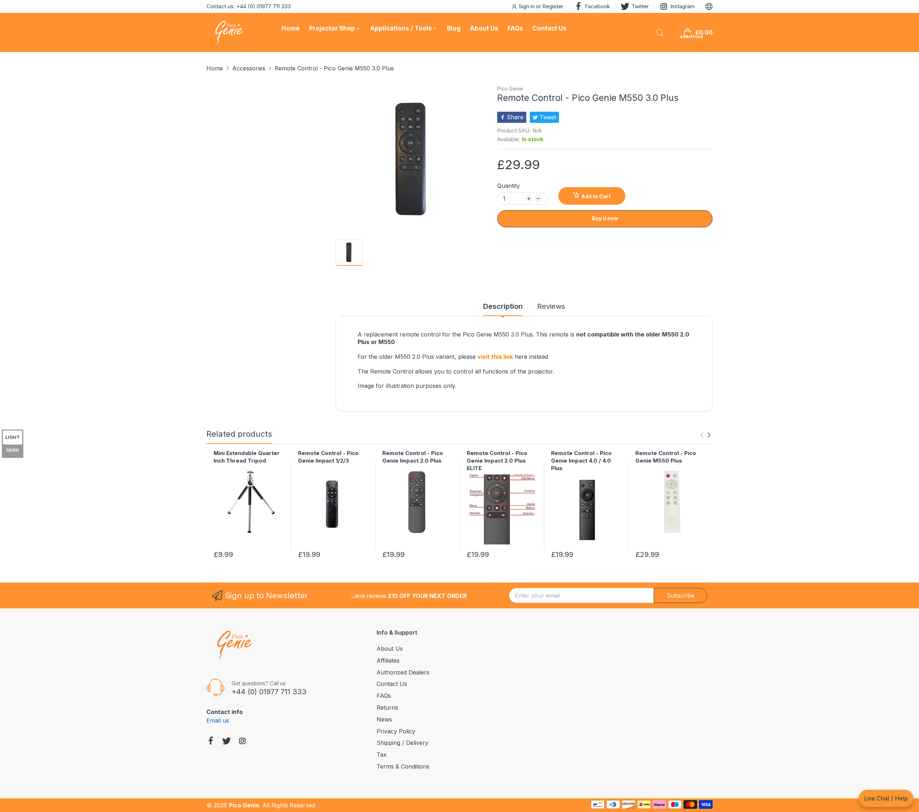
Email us (217, 720)
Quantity (508, 185)
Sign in (527, 6)
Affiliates (388, 660)
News (384, 719)
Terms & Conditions (403, 766)
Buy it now (605, 218)
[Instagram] (242, 742)
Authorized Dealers (403, 672)
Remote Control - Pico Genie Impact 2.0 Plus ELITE (497, 461)
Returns (387, 707)
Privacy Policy (396, 731)
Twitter (640, 6)
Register (552, 6)
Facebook (597, 6)
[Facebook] (210, 742)
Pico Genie (510, 88)
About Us (390, 648)
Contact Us (392, 683)
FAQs (384, 695)
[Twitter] (226, 742)
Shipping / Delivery (402, 742)
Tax (382, 754)
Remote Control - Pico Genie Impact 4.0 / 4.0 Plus (581, 461)
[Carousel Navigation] (705, 435)
